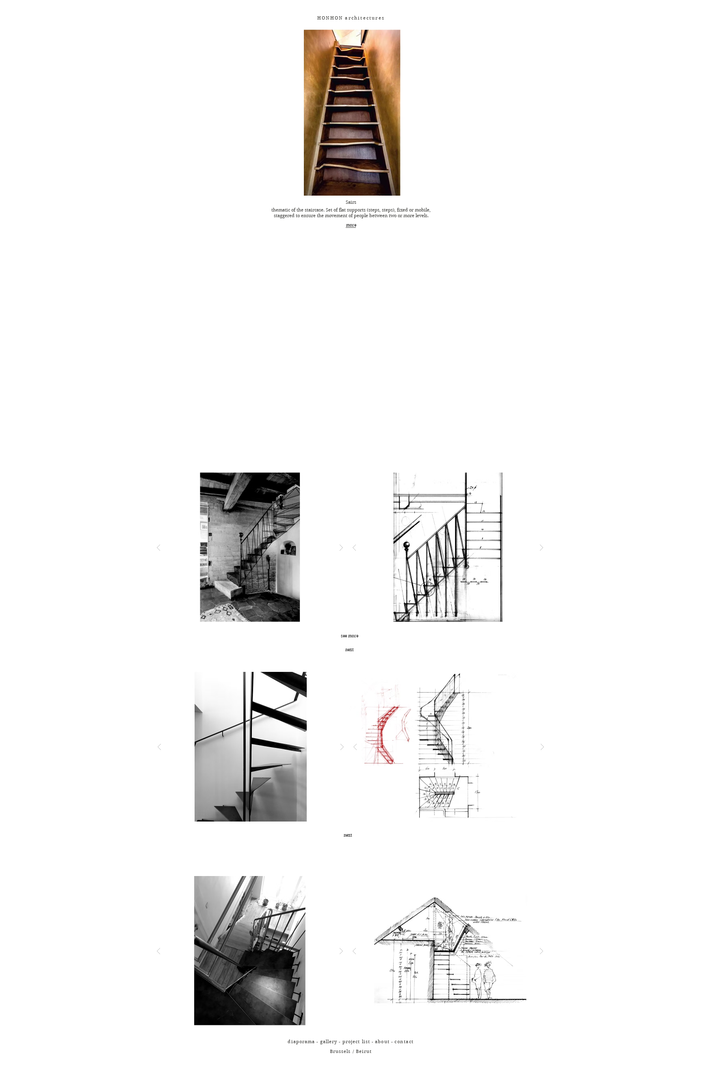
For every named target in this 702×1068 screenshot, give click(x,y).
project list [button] (356, 1041)
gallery (329, 1041)
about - (384, 1041)
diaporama (301, 1041)
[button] (404, 1041)
